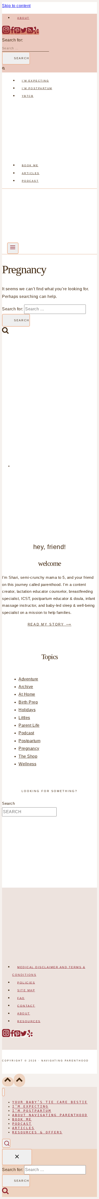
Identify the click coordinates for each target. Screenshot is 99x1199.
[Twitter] (23, 32)
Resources (29, 1021)
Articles (31, 173)
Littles (24, 718)
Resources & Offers (37, 1132)
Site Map (26, 990)
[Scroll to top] (8, 1081)
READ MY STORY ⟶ (50, 624)
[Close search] (17, 1157)
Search (8, 803)
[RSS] (30, 32)
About (23, 18)
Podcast (30, 180)
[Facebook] (12, 32)
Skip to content (16, 6)
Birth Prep (28, 702)
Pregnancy (29, 748)
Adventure (28, 679)
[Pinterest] (17, 32)
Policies (26, 982)
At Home (27, 694)
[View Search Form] (6, 1143)
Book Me (30, 165)
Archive (26, 687)
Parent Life (29, 725)
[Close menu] (3, 1092)
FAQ (21, 997)
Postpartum (29, 741)
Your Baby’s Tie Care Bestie (50, 1102)
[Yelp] (36, 32)
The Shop (28, 756)
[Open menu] (13, 248)
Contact (26, 1005)
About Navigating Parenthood (50, 1115)
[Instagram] (6, 32)
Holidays (27, 710)
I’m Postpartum (37, 88)
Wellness (27, 764)
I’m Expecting (35, 80)
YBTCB (28, 96)
